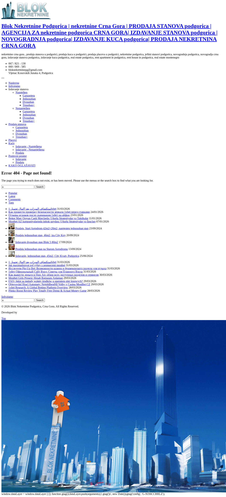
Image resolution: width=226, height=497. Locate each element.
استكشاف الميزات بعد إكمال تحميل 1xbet (32, 208)
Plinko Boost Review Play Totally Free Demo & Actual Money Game (47, 290)
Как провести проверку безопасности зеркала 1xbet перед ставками (49, 211)
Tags (11, 202)
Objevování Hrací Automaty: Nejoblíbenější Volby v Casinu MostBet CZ (49, 284)
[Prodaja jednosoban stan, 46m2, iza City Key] (11, 235)
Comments (14, 199)
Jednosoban (29, 98)
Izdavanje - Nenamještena (30, 149)
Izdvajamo (14, 86)
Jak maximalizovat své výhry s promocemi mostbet (36, 265)
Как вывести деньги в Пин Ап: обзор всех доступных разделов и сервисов (53, 274)
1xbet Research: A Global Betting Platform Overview (38, 287)
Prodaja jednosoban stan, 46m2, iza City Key (40, 235)
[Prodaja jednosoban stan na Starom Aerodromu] (11, 249)
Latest (11, 196)
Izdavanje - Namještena (29, 146)
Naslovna (13, 82)
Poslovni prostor (17, 155)
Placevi (12, 140)
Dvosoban (28, 101)
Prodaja (20, 152)
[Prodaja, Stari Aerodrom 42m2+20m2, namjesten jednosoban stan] (11, 228)
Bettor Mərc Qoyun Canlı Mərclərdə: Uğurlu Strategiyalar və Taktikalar (48, 218)
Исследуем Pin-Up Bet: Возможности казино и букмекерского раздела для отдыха (57, 268)
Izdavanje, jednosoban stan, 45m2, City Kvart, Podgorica (47, 255)
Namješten (21, 92)
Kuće (11, 143)
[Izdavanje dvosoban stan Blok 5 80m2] (11, 242)
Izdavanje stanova (18, 89)
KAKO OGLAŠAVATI (21, 165)
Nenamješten (23, 108)
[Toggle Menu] (2, 78)
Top (3, 318)
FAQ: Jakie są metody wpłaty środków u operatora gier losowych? (45, 281)
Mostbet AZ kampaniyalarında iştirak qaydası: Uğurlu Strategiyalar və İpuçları (52, 221)
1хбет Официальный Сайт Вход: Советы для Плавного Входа (45, 271)
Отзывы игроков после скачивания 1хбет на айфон (39, 215)
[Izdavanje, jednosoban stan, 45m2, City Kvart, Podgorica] (11, 255)
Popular (12, 193)
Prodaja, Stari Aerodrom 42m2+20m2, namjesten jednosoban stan (51, 228)
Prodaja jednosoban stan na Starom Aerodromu (41, 249)
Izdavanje (21, 159)
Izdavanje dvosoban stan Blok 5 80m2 (36, 242)
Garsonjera (29, 95)
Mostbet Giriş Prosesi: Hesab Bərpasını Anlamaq (35, 277)
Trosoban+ (29, 105)
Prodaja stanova (17, 124)
